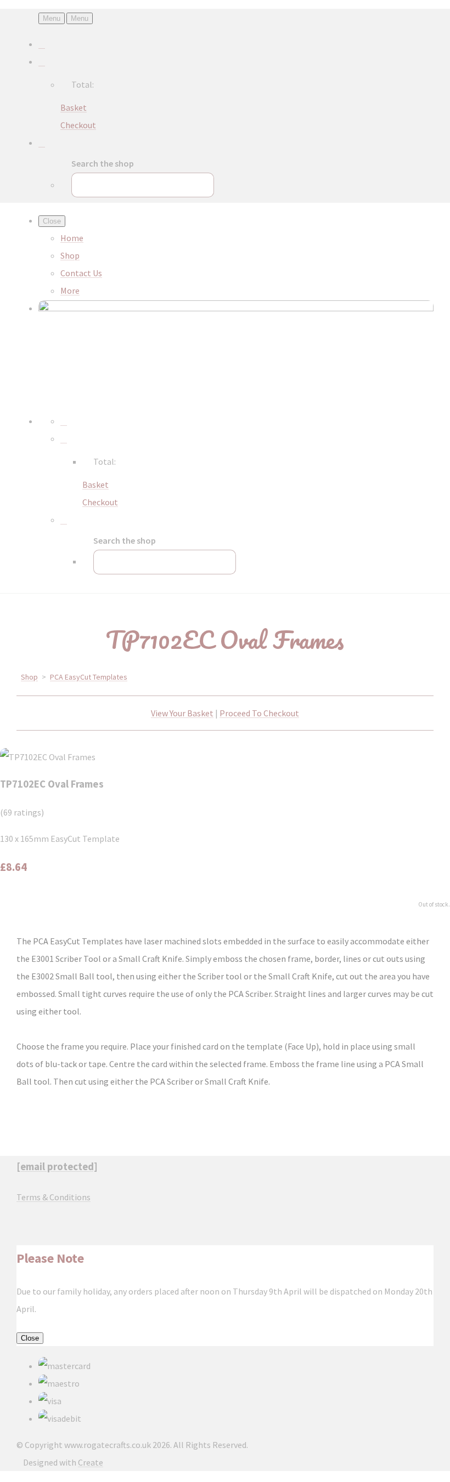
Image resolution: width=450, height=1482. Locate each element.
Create (90, 1462)
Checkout (78, 124)
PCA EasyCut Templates (88, 677)
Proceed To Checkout (259, 713)
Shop (70, 255)
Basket (73, 107)
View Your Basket (182, 713)
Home (71, 237)
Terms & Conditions (53, 1197)
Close (30, 1338)
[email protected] (57, 1166)
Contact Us (81, 272)
